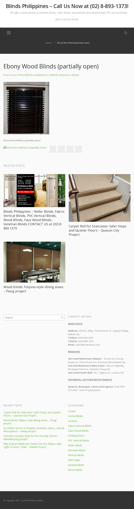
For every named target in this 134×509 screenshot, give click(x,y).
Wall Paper (74, 460)
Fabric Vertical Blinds (79, 425)
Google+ (69, 149)
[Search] (126, 32)
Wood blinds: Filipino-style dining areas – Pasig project (29, 422)
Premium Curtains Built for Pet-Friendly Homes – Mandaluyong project (31, 437)
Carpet (72, 411)
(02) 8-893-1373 (86, 341)
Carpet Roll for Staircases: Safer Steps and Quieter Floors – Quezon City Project (98, 230)
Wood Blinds (75, 469)
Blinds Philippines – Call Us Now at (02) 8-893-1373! (67, 6)
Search (62, 317)
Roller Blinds (75, 445)
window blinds (76, 465)
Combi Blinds (75, 416)
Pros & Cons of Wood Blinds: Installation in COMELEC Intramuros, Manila (41, 74)
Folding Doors (76, 435)
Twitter (61, 149)
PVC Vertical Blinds (78, 440)
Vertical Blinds (76, 455)
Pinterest (78, 149)
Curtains (72, 421)
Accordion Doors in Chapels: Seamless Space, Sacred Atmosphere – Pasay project (33, 429)
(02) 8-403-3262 (85, 337)
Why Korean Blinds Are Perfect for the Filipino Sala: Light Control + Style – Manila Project (32, 445)
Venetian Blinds (76, 450)
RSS (127, 500)
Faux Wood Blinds (78, 430)
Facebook (52, 149)
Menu (8, 33)
